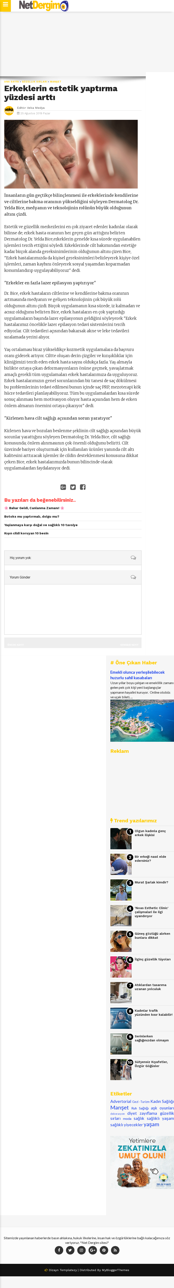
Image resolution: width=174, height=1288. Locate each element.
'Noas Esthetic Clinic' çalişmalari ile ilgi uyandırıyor (151, 912)
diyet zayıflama (142, 1113)
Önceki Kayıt (15, 644)
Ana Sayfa (11, 81)
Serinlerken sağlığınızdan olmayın (152, 1038)
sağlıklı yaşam (160, 1118)
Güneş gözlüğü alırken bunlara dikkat (152, 936)
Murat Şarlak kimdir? (151, 882)
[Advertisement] (87, 44)
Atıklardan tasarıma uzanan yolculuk (150, 987)
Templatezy (68, 1270)
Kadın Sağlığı (162, 1101)
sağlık (139, 1118)
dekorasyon (117, 1113)
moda (127, 1118)
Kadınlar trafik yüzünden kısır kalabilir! (154, 1013)
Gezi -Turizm (141, 1102)
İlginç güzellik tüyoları (153, 959)
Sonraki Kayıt (129, 644)
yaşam (151, 1124)
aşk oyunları (162, 1107)
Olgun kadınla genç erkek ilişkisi (150, 833)
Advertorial (120, 1101)
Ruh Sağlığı (140, 1108)
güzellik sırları (35, 81)
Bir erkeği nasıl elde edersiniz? (150, 859)
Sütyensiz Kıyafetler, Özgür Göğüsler (151, 1064)
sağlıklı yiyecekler (126, 1124)
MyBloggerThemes (115, 1270)
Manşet (56, 81)
